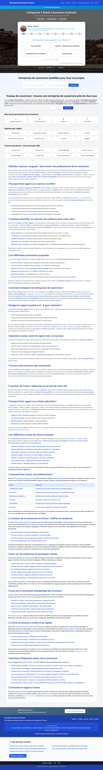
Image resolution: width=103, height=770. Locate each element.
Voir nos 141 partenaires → (52, 730)
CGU (60, 63)
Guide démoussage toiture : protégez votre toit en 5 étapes (69, 746)
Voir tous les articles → (18, 756)
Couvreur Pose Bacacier (84, 728)
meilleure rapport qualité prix (66, 326)
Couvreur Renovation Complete (52, 728)
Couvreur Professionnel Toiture (69, 728)
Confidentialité (63, 63)
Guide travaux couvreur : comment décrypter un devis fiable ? (27, 748)
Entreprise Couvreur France (22, 2)
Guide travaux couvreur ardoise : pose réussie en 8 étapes (26, 746)
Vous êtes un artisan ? (80, 63)
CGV (55, 763)
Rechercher (73, 85)
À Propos (68, 3)
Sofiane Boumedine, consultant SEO (57, 766)
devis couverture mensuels (38, 294)
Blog (91, 3)
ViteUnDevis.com (74, 63)
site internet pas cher (42, 766)
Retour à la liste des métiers (52, 59)
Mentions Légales (47, 763)
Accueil (62, 3)
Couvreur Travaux (16, 728)
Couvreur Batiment (26, 728)
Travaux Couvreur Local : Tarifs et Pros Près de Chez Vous (26, 751)
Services (74, 3)
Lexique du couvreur (23, 430)
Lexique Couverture (83, 3)
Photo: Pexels (51, 70)
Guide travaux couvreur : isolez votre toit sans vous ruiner (69, 748)
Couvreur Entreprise (37, 728)
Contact (96, 3)
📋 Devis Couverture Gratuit (75, 711)
